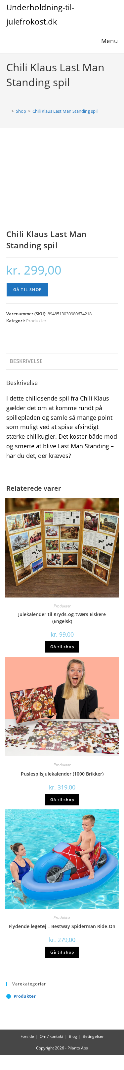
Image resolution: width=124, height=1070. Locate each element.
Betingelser (93, 1036)
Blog (73, 1036)
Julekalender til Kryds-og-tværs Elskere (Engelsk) (62, 617)
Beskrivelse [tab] (26, 361)
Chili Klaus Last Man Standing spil (65, 111)
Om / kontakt (51, 1036)
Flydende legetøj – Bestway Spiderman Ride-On (62, 926)
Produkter (36, 321)
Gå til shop (27, 289)
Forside (27, 1036)
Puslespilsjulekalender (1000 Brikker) (62, 774)
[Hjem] (8, 111)
